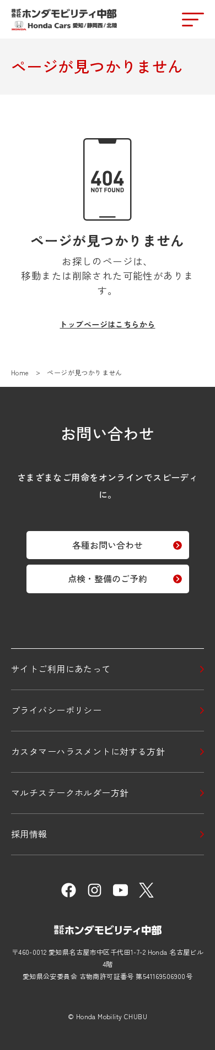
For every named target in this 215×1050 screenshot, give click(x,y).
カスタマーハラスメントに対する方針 (88, 751)
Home (20, 372)
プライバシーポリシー (56, 710)
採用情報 (29, 833)
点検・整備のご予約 (107, 578)
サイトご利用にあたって (61, 668)
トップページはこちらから (107, 324)
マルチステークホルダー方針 (70, 792)
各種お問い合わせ (107, 544)
